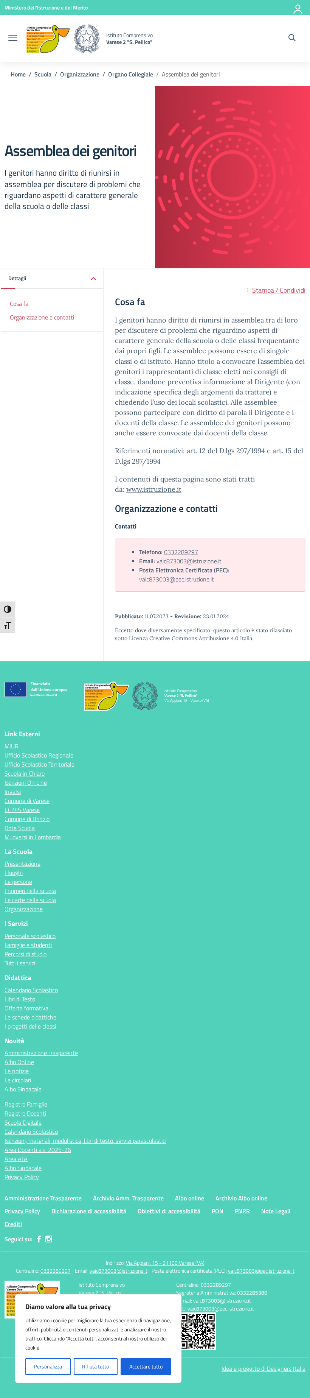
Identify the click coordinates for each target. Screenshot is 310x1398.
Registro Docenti (25, 1113)
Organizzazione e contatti (42, 317)
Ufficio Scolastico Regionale (39, 755)
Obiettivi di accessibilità (169, 1211)
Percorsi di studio (25, 953)
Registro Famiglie (26, 1104)
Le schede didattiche (30, 1017)
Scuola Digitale (23, 1122)
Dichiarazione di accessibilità (88, 1211)
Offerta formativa (26, 1008)
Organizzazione (24, 908)
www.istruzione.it (153, 489)
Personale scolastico (30, 935)
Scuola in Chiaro (25, 773)
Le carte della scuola (30, 899)
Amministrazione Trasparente (41, 1052)
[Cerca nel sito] (292, 39)
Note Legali (275, 1211)
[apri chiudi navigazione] (12, 38)
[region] (98, 1338)
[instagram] (48, 1239)
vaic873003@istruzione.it (189, 561)
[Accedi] (298, 7)
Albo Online (19, 1061)
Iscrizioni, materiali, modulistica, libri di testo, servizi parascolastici (85, 1140)
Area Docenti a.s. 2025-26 (38, 1149)
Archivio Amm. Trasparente (128, 1198)
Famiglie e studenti (28, 944)
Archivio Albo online (241, 1198)
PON (217, 1211)
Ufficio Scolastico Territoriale (39, 764)
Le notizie (17, 1070)
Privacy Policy (22, 1176)
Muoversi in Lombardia (33, 837)
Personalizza (48, 1366)
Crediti (13, 1223)
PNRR (242, 1211)
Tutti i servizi (20, 963)
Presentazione (22, 863)
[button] (52, 278)
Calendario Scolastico (31, 989)
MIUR (12, 746)
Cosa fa (19, 303)
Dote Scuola (20, 827)
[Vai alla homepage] (63, 39)
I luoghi (14, 872)
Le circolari (18, 1080)
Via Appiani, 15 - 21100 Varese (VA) (165, 1263)
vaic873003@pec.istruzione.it (176, 579)
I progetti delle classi (30, 1026)
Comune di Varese (27, 800)
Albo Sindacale (23, 1089)
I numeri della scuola (30, 890)
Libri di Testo (20, 999)
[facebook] (39, 1239)
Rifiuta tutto (95, 1366)
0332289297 (181, 551)
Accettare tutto (146, 1366)
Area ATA (16, 1158)
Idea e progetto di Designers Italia (263, 1368)
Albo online (189, 1198)
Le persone (18, 881)
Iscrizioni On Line (26, 782)
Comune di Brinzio (27, 818)
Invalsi (13, 791)
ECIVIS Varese (22, 809)
